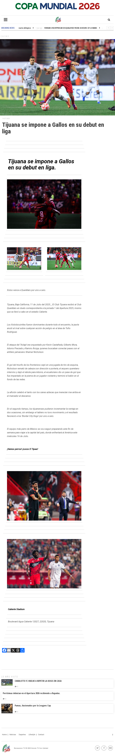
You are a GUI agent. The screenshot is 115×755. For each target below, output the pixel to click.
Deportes (22, 735)
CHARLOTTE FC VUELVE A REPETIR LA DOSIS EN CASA (38, 680)
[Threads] (18, 650)
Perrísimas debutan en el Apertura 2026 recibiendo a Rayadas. (31, 693)
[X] (13, 650)
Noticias (13, 735)
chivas (5, 36)
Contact (41, 735)
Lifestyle (32, 735)
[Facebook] (4, 650)
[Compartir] (22, 650)
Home (4, 735)
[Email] (9, 650)
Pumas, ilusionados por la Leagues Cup (33, 705)
